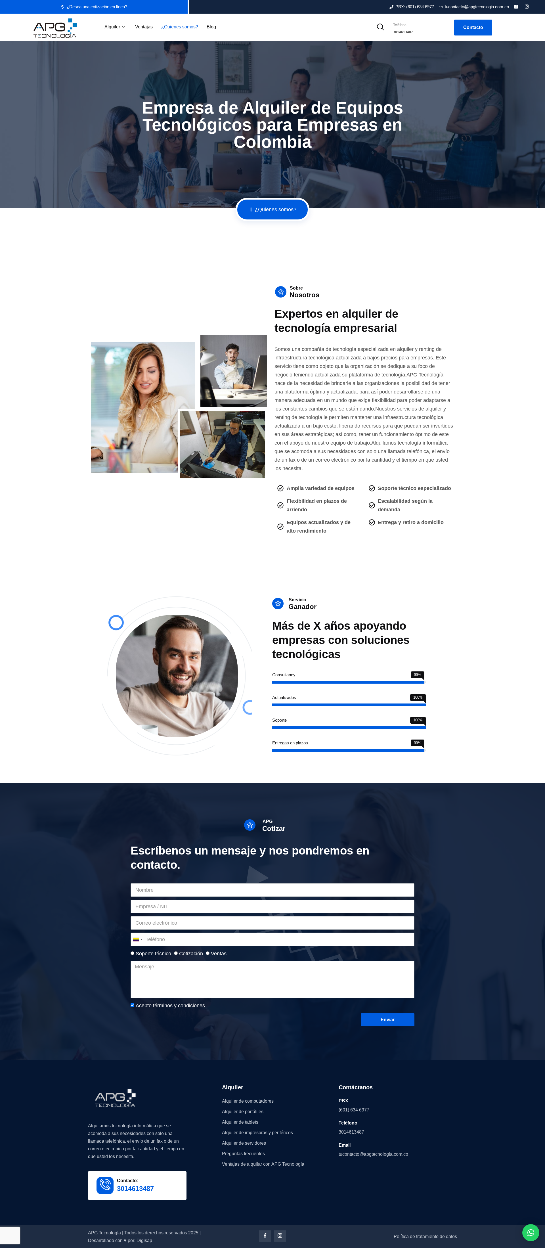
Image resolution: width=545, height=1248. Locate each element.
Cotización (191, 953)
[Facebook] (265, 1236)
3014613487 (403, 32)
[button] (530, 1232)
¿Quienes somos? (179, 26)
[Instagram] (280, 1236)
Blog (211, 26)
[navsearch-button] (380, 27)
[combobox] (137, 939)
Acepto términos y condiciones (170, 1006)
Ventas (219, 953)
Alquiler (112, 26)
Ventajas (144, 26)
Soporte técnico (153, 953)
